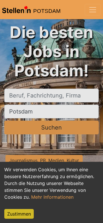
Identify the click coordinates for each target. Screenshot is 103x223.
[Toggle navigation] (93, 9)
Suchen (51, 127)
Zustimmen (19, 214)
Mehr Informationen (52, 197)
